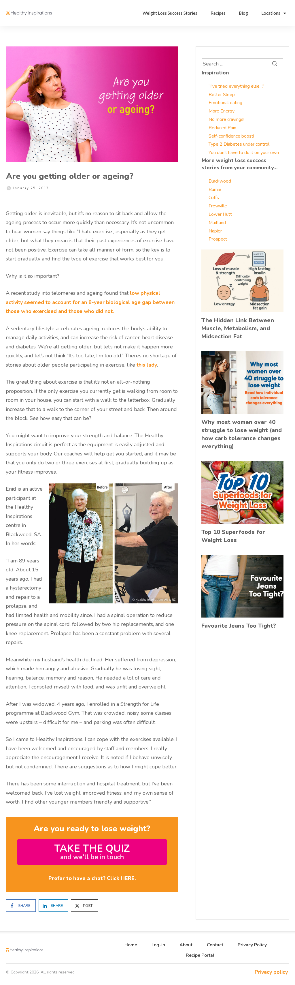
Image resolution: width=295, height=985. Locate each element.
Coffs (214, 197)
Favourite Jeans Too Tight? (238, 626)
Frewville (218, 206)
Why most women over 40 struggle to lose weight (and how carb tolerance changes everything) (241, 434)
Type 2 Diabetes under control (239, 144)
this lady (147, 364)
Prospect (218, 239)
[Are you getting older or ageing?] (92, 104)
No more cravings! (226, 119)
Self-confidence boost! (231, 136)
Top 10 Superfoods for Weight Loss (233, 536)
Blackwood (220, 181)
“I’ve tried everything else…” (236, 86)
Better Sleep (222, 94)
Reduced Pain (222, 128)
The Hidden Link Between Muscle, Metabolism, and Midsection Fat (237, 328)
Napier (215, 231)
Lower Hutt (220, 214)
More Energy (222, 111)
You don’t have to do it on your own (244, 152)
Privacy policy (271, 972)
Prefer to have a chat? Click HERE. (92, 878)
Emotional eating (225, 103)
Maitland (217, 222)
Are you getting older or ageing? (69, 176)
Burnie (215, 189)
